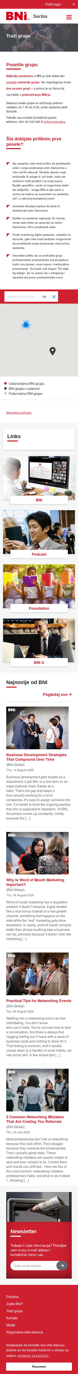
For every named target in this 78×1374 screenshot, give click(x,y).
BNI (39, 500)
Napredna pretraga (18, 412)
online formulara (54, 122)
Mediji (10, 1325)
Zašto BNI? (14, 1303)
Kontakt (11, 1317)
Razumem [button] (39, 1366)
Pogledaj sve (56, 694)
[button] (52, 351)
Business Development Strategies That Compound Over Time (36, 757)
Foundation (39, 608)
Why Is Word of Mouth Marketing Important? (35, 882)
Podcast (39, 554)
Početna (12, 1296)
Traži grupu (14, 1310)
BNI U (39, 662)
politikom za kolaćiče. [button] (33, 1356)
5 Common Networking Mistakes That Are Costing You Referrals (35, 1119)
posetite (11, 82)
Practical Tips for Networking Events (38, 1000)
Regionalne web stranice (24, 1332)
